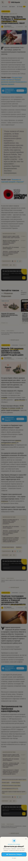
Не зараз (14, 858)
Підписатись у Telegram (15, 854)
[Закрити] (26, 839)
